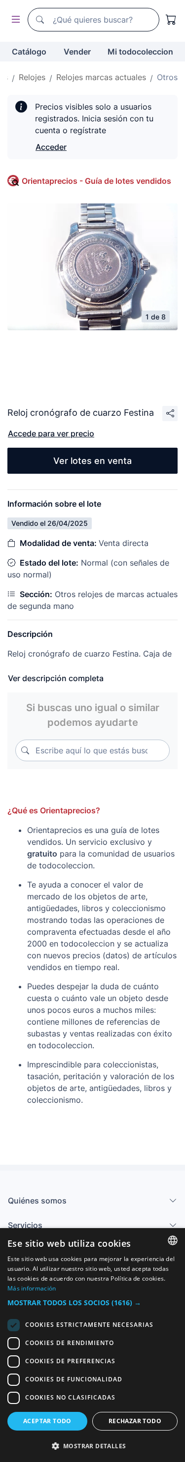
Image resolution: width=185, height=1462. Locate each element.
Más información (31, 1288)
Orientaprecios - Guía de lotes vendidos (96, 181)
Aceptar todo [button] (47, 1421)
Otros (167, 77)
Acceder (51, 147)
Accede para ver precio (51, 433)
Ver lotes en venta (92, 461)
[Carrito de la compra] (171, 19)
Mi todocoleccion (140, 52)
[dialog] (92, 1345)
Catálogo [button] (29, 52)
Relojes (32, 77)
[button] (92, 1302)
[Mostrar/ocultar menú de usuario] (14, 19)
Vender (77, 52)
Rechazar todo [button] (135, 1421)
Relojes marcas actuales (101, 77)
